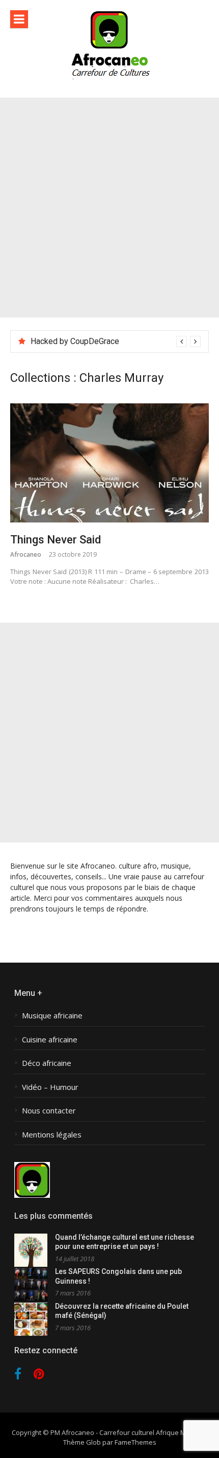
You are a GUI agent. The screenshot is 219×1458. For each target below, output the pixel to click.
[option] (116, 341)
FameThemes (135, 1442)
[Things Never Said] (109, 463)
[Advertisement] (109, 207)
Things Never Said (55, 539)
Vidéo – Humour (50, 1087)
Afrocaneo (25, 554)
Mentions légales (51, 1135)
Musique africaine (52, 1015)
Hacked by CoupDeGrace (75, 341)
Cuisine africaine (49, 1039)
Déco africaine (46, 1063)
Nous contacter (49, 1110)
